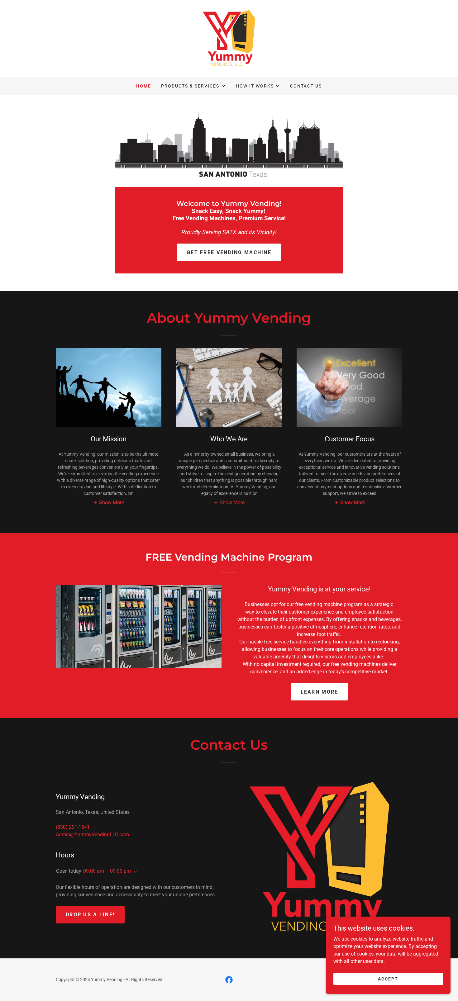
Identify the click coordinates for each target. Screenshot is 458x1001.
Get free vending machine (229, 252)
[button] (193, 86)
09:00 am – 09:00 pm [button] (107, 871)
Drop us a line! (90, 915)
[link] (229, 38)
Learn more (319, 692)
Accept (388, 978)
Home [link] (143, 85)
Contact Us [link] (306, 85)
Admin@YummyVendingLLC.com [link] (92, 834)
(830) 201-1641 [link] (73, 827)
